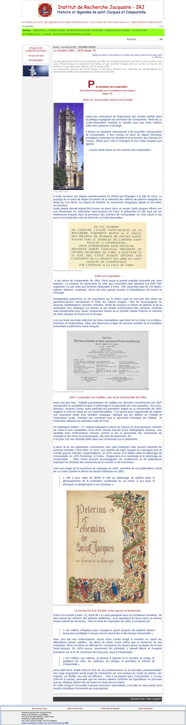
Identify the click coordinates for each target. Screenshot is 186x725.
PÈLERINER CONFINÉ (87, 47)
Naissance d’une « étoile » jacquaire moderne (144, 699)
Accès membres (29, 723)
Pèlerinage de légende (110, 709)
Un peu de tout (35, 55)
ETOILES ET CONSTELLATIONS (35, 49)
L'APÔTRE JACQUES (56, 30)
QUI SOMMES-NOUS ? (32, 34)
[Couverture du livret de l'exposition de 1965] (108, 332)
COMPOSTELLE (39, 30)
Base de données (145, 709)
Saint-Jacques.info (75, 709)
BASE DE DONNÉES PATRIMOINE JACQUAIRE (72, 34)
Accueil (56, 47)
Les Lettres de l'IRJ (139, 30)
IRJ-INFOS (47, 34)
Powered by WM (60, 723)
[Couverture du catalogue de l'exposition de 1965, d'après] (108, 491)
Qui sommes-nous (39, 709)
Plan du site (45, 723)
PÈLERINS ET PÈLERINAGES (79, 30)
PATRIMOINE (97, 30)
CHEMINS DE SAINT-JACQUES (117, 30)
